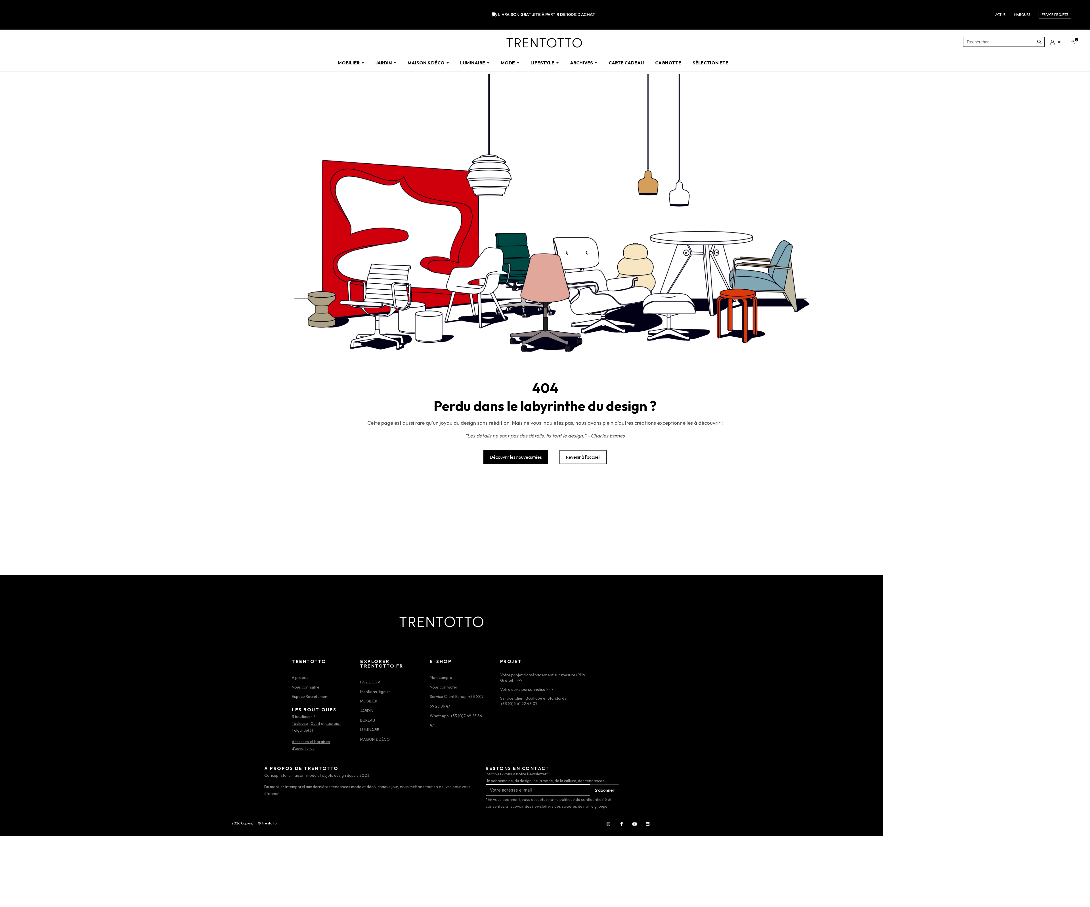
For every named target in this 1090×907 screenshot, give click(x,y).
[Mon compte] (1055, 42)
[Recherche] (1039, 42)
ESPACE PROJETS (1055, 14)
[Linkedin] (647, 824)
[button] (515, 457)
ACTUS (1000, 14)
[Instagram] (608, 824)
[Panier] (1072, 42)
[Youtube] (634, 824)
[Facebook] (621, 824)
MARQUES (1022, 14)
